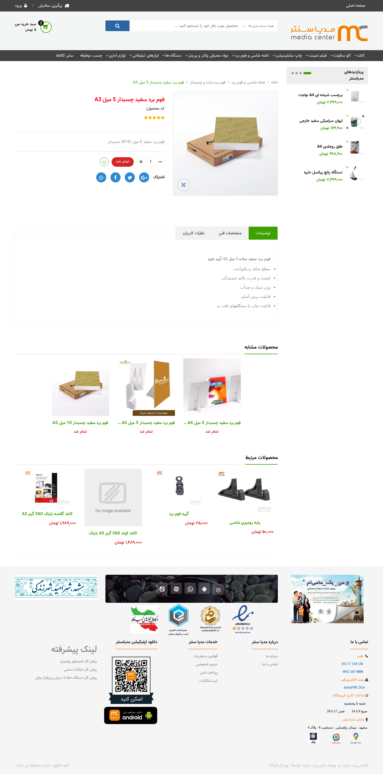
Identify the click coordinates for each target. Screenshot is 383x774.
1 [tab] (307, 73)
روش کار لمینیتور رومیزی (78, 661)
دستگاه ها (173, 55)
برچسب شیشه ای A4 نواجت (320, 95)
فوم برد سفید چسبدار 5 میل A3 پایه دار (146, 423)
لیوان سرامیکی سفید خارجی (321, 121)
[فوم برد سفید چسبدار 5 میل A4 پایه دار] (212, 387)
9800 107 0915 (353, 672)
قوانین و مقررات (206, 656)
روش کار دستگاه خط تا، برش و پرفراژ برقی (66, 678)
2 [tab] (300, 73)
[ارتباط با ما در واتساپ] (190, 588)
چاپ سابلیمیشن (289, 55)
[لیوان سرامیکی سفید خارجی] (355, 122)
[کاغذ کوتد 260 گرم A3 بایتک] (113, 497)
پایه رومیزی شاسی (245, 523)
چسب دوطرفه (91, 55)
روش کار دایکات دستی (80, 670)
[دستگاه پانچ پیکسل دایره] (355, 174)
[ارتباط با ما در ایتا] (162, 588)
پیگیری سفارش (50, 5)
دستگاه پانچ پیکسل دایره (323, 173)
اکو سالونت (342, 55)
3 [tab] (297, 73)
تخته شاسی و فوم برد (252, 55)
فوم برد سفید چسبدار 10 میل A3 (80, 423)
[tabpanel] (327, 135)
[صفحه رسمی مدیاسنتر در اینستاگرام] (218, 588)
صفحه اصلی (355, 5)
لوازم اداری (117, 55)
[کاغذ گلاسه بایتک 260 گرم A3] (47, 488)
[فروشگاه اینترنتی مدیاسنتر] (329, 33)
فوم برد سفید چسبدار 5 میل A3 (158, 82)
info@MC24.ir (354, 687)
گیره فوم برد (179, 514)
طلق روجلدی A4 (330, 147)
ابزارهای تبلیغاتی (145, 55)
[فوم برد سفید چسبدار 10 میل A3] (80, 387)
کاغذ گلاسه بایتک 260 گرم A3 (47, 514)
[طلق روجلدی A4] (355, 148)
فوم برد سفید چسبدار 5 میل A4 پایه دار (212, 423)
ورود (18, 5)
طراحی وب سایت (355, 765)
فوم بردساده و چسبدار (207, 82)
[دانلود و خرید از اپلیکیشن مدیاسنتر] (204, 588)
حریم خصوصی (207, 664)
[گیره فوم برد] (179, 488)
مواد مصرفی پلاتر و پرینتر (208, 55)
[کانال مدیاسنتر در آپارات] (176, 588)
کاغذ (361, 55)
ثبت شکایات (208, 681)
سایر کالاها (64, 55)
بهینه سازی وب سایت (319, 765)
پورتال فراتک (279, 765)
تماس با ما (270, 664)
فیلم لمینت (318, 55)
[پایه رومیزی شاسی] (245, 492)
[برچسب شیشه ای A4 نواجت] (355, 97)
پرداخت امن (209, 673)
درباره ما (272, 656)
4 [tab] (293, 73)
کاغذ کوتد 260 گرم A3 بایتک (113, 533)
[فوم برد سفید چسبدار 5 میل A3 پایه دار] (146, 387)
